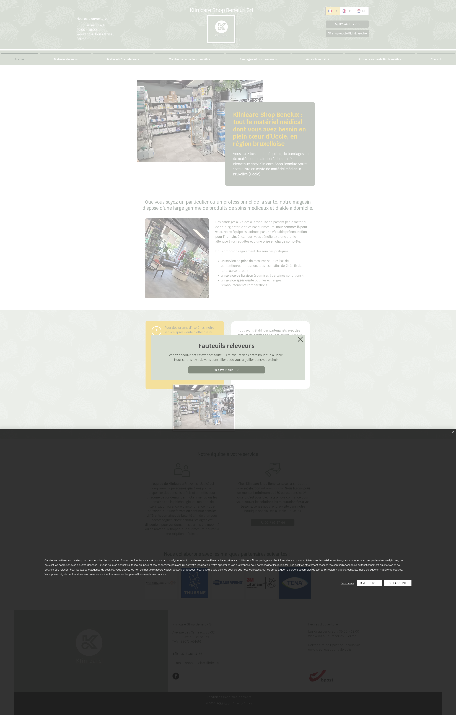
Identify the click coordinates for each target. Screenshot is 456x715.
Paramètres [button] (347, 583)
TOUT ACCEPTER (397, 583)
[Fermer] (453, 432)
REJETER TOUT (369, 583)
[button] (300, 339)
